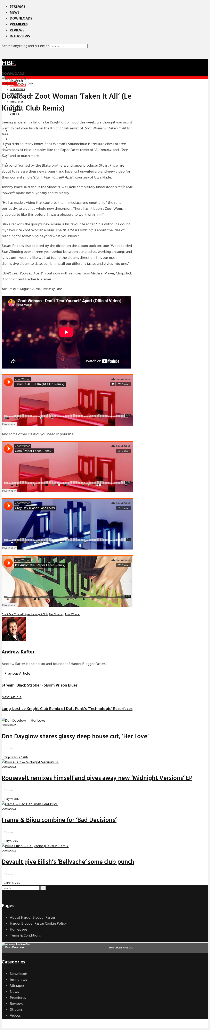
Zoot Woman (72, 614)
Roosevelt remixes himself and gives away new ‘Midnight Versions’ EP (97, 778)
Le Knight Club (39, 614)
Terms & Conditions (25, 936)
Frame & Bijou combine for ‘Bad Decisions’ (59, 820)
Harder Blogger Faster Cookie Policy (38, 924)
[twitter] (6, 894)
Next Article (12, 697)
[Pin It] (9, 753)
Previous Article (17, 674)
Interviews (20, 36)
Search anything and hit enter (25, 46)
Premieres (19, 25)
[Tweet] (5, 753)
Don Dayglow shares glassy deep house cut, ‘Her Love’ (75, 737)
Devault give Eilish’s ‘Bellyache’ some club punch (68, 862)
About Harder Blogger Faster (32, 918)
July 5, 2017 (11, 841)
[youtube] (8, 894)
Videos (15, 1016)
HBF (9, 63)
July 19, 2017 (12, 799)
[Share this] (3, 753)
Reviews (17, 30)
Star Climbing (56, 614)
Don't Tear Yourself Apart (16, 614)
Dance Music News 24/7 (121, 948)
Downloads (21, 19)
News (14, 13)
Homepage (18, 930)
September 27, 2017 (16, 757)
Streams (17, 7)
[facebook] (3, 894)
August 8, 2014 (25, 84)
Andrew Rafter (18, 652)
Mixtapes (17, 986)
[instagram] (11, 894)
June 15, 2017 (12, 883)
